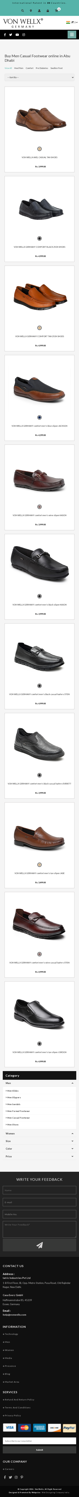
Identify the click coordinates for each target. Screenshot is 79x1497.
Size (8, 1141)
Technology (11, 1334)
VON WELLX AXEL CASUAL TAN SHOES (39, 157)
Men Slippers (14, 1097)
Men (8, 1083)
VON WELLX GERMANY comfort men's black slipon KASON (39, 604)
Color (9, 1148)
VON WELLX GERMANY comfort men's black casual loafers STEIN (39, 694)
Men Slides (13, 1091)
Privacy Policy (12, 1415)
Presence (10, 1366)
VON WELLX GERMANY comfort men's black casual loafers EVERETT (39, 783)
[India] (68, 22)
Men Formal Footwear (18, 1111)
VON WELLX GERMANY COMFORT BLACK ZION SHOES (39, 246)
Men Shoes (13, 1124)
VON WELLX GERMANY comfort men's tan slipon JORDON (39, 1052)
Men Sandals (14, 1104)
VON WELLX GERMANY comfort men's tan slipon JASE (39, 873)
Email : (7, 1310)
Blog (7, 1374)
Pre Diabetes (42, 68)
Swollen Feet (57, 68)
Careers (9, 1469)
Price (9, 1156)
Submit (39, 1449)
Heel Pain (18, 68)
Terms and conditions (17, 1407)
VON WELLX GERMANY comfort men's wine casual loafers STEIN (39, 962)
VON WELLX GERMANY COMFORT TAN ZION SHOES (39, 336)
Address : (9, 1274)
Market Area (11, 1381)
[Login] (49, 10)
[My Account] (40, 10)
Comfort (29, 68)
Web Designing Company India (55, 1492)
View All (8, 68)
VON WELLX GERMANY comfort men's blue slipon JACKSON (39, 425)
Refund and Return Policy (19, 1399)
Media (8, 1358)
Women (10, 1133)
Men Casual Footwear (18, 1118)
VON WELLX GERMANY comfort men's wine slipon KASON (40, 515)
